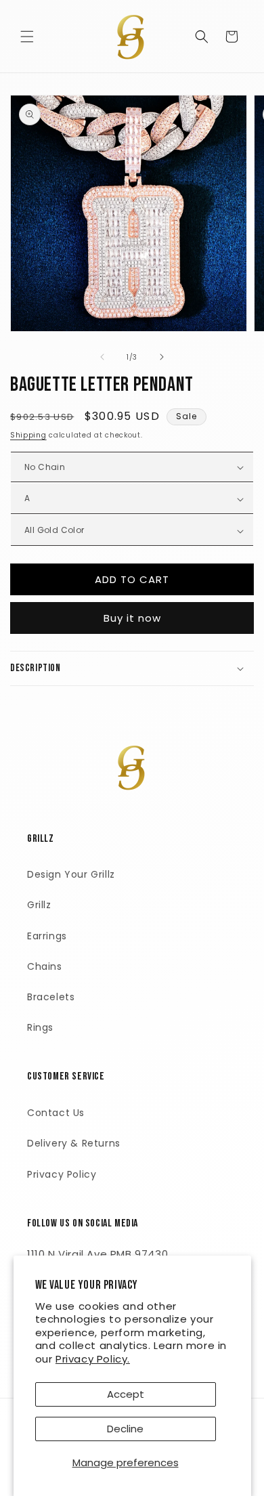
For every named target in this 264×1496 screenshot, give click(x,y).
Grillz (39, 905)
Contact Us (56, 1112)
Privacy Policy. (93, 1359)
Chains (44, 966)
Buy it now (132, 618)
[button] (27, 36)
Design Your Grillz (71, 874)
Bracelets (50, 997)
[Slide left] (102, 357)
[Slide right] (162, 357)
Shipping (28, 435)
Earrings (47, 936)
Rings (40, 1027)
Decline (125, 1429)
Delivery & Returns (73, 1143)
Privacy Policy (61, 1174)
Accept (125, 1394)
